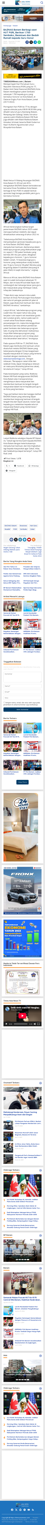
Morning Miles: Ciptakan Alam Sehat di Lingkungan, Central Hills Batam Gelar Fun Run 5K (23, 1207)
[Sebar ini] (27, 42)
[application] (22, 1015)
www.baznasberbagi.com (14, 358)
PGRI (15, 529)
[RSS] (33, 539)
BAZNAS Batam (11, 526)
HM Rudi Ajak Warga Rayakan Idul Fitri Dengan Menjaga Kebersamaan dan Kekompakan (31, 582)
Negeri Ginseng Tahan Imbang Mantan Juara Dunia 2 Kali (11, 549)
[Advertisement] (22, 154)
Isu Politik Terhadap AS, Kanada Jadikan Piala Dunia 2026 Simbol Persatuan (22, 1200)
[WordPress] (20, 539)
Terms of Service (31, 1522)
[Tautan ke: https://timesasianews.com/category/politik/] (40, 1235)
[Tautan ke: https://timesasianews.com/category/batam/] (40, 1268)
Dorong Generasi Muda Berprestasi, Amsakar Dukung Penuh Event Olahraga (22, 1226)
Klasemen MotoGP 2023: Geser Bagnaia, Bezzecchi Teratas (26, 1134)
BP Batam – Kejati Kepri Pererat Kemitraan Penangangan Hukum (19, 1253)
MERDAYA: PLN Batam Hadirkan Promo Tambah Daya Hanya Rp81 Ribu (31, 632)
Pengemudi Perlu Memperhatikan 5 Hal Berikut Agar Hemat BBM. (28, 1156)
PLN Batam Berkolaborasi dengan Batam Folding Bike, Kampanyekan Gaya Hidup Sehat (23, 1220)
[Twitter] (16, 539)
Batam (5, 43)
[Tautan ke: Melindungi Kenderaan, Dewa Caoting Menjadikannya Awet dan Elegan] (22, 1098)
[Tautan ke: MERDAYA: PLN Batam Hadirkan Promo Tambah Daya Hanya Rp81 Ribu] (8, 1333)
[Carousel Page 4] (25, 1259)
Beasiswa (23, 526)
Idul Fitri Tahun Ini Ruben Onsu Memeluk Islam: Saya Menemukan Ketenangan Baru (11, 568)
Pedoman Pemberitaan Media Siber (14, 1520)
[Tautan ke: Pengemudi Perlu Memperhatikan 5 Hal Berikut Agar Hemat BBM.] (8, 1159)
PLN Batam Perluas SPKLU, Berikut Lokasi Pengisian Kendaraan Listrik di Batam (28, 1122)
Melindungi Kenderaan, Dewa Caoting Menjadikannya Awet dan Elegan (20, 1113)
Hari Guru (33, 526)
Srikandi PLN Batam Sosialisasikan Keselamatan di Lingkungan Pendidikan (12, 651)
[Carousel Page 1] (17, 1259)
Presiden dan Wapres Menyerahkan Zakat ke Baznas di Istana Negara (32, 568)
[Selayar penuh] (38, 1024)
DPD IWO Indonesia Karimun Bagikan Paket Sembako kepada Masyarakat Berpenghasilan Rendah (32, 575)
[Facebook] (11, 539)
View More (22, 782)
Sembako (23, 529)
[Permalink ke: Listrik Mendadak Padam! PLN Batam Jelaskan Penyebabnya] (32, 606)
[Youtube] (29, 539)
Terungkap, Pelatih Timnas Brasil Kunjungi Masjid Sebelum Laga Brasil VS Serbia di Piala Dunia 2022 (33, 551)
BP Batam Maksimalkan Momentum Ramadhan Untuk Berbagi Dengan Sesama (12, 589)
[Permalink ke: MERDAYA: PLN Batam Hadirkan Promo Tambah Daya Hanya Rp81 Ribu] (32, 624)
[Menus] (3, 2)
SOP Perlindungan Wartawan (12, 1522)
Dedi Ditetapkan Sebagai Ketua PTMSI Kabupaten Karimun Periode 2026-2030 (22, 1213)
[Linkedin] (24, 539)
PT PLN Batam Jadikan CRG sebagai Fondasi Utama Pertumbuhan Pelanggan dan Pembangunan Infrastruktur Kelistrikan (32, 651)
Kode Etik (33, 1520)
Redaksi (35, 1517)
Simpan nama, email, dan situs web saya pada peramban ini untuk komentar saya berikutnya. (21, 704)
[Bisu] (35, 1024)
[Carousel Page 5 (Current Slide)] (28, 1259)
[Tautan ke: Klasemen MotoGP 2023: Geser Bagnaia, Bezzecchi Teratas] (8, 1136)
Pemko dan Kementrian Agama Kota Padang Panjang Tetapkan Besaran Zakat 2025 (12, 575)
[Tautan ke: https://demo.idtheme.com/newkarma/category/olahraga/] (40, 1388)
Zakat (32, 529)
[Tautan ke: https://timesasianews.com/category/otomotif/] (40, 1083)
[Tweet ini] (31, 42)
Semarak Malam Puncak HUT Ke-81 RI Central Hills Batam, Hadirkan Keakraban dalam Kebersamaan (11, 614)
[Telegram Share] (35, 42)
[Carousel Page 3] (22, 1259)
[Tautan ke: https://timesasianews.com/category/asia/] (40, 1355)
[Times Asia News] (23, 2)
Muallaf (7, 529)
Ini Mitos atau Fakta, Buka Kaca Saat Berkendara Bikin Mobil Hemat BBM (27, 1145)
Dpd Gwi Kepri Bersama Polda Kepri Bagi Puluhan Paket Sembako (32, 589)
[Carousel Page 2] (20, 1259)
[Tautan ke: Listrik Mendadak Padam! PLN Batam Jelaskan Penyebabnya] (8, 1310)
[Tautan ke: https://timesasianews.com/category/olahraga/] (40, 1170)
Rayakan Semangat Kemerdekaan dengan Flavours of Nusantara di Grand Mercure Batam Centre (12, 632)
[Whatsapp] (39, 42)
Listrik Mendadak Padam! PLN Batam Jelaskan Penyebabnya (32, 614)
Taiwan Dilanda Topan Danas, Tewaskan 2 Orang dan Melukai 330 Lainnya (21, 1373)
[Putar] (6, 1024)
